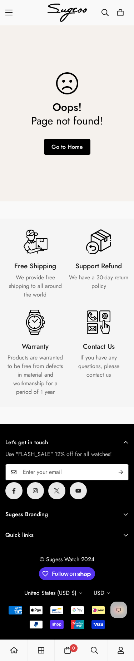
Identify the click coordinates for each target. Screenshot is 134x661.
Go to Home (67, 147)
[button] (120, 12)
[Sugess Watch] (67, 12)
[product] (14, 650)
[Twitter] (56, 490)
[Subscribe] (121, 472)
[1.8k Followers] (14, 490)
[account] (120, 650)
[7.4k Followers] (35, 490)
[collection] (41, 650)
